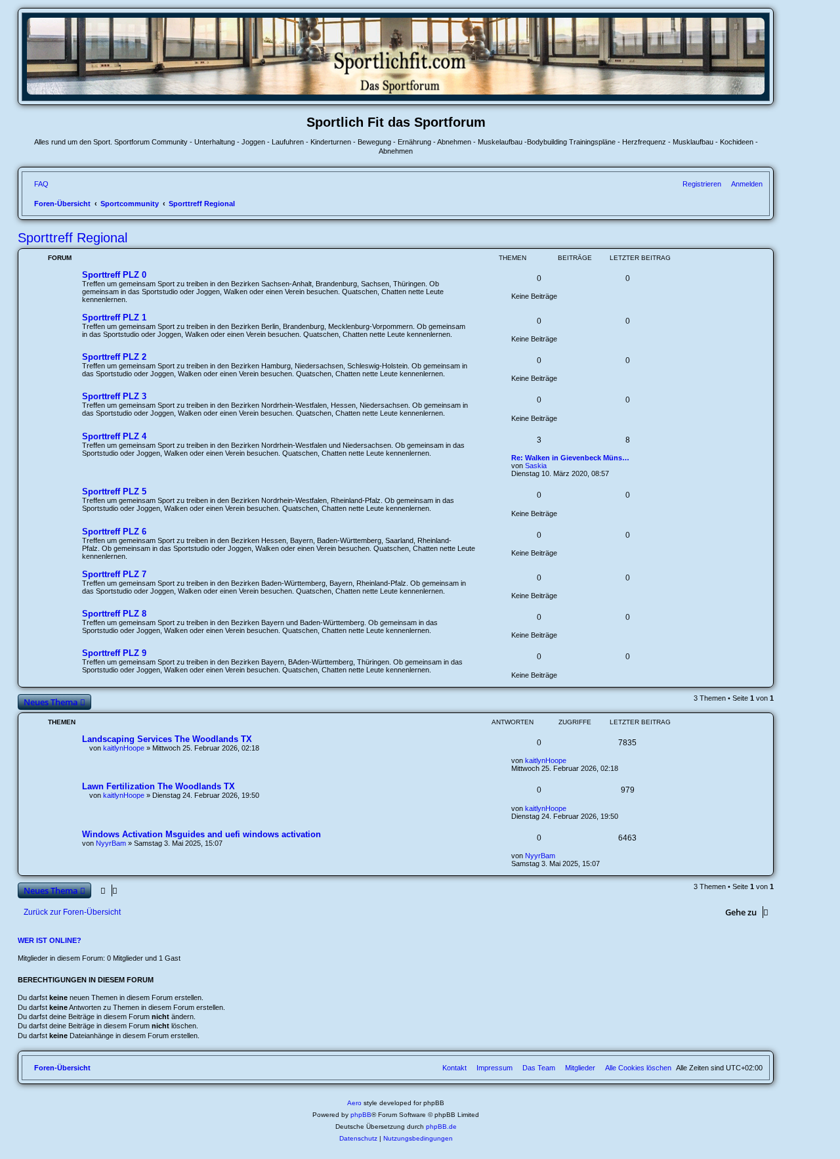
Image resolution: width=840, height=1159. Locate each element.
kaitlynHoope (123, 748)
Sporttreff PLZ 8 (114, 614)
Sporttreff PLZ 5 (114, 491)
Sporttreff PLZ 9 (114, 653)
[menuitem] (39, 184)
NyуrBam (111, 843)
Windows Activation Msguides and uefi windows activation (201, 834)
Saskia (536, 466)
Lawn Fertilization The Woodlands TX (158, 786)
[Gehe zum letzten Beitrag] (571, 760)
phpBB (360, 1114)
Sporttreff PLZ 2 (114, 357)
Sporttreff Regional (72, 237)
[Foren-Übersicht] (396, 92)
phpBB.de (441, 1126)
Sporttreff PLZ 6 (114, 531)
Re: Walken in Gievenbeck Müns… (570, 458)
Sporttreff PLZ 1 (114, 317)
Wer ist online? (49, 940)
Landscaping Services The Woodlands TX (167, 739)
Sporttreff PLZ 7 (114, 574)
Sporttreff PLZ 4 (114, 436)
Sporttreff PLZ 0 (114, 275)
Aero (354, 1102)
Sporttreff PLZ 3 (114, 396)
